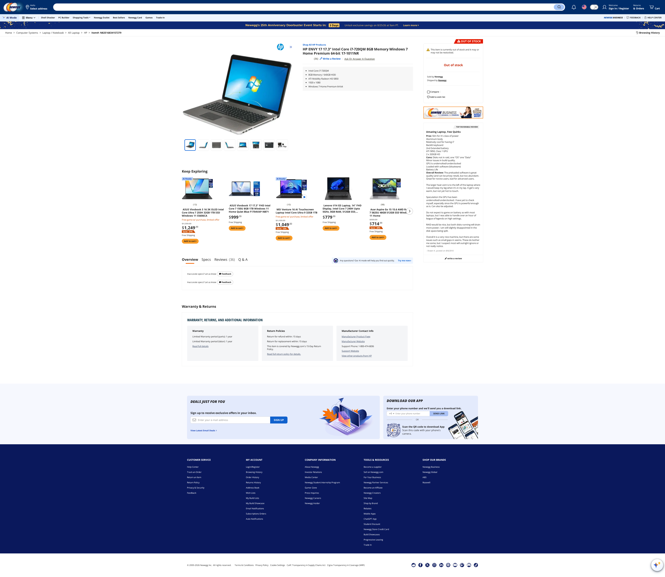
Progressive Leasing (373, 539)
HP (85, 32)
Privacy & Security (195, 487)
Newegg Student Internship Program (322, 482)
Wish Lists (250, 492)
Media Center (311, 477)
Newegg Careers (313, 498)
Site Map (368, 498)
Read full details (200, 346)
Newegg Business (431, 466)
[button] (37, 7)
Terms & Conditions (244, 565)
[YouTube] (455, 564)
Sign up (279, 420)
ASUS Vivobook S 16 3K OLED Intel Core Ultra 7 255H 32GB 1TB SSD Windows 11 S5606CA (203, 212)
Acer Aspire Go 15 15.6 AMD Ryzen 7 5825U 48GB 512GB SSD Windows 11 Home (390, 212)
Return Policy (193, 482)
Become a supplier (373, 466)
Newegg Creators (372, 492)
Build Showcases (372, 534)
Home (8, 32)
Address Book (252, 487)
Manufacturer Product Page (356, 336)
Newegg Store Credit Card (376, 529)
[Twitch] (462, 564)
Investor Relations (313, 472)
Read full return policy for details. (284, 354)
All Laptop (74, 32)
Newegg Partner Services (376, 482)
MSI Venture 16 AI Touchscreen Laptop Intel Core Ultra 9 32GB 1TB (296, 211)
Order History (252, 477)
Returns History (253, 482)
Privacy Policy (261, 565)
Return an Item (194, 477)
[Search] (559, 7)
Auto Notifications (254, 518)
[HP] (282, 47)
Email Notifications (255, 508)
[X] (427, 564)
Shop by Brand (371, 503)
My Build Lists (252, 498)
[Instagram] (434, 564)
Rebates (367, 508)
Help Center (193, 466)
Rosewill (426, 482)
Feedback (226, 273)
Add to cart (190, 241)
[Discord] (469, 564)
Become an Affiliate (373, 487)
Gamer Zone (311, 487)
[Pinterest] (448, 564)
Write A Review (454, 258)
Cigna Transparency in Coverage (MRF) (346, 565)
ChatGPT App (370, 518)
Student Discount (372, 524)
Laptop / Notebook (53, 32)
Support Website (350, 350)
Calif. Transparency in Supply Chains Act (306, 565)
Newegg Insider (312, 503)
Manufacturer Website (353, 341)
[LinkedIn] (441, 564)
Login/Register (253, 466)
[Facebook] (420, 564)
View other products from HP (357, 355)
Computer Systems (27, 32)
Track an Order (194, 472)
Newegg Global (430, 472)
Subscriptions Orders (256, 513)
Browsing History (254, 472)
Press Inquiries (312, 492)
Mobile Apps (370, 513)
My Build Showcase (255, 503)
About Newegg (312, 466)
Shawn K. (431, 250)
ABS (425, 477)
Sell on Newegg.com (373, 472)
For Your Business (372, 477)
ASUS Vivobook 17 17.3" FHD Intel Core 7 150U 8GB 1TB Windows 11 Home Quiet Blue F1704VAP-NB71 (249, 208)
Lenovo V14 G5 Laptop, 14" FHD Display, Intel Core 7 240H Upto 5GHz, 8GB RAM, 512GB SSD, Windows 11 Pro (342, 208)
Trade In (368, 544)
